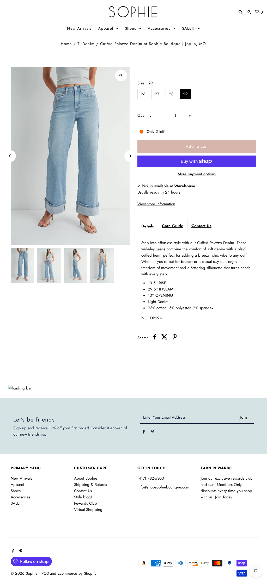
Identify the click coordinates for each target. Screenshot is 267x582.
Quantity (144, 115)
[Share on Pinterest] (175, 337)
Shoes (130, 28)
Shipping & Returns (90, 484)
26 (143, 94)
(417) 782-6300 (150, 478)
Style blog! (83, 497)
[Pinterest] (152, 433)
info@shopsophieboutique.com (163, 487)
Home (66, 44)
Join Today (223, 497)
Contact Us (201, 226)
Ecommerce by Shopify (77, 573)
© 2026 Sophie (25, 573)
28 (171, 94)
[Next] (130, 156)
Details (147, 226)
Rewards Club (85, 503)
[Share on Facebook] (154, 337)
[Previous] (10, 156)
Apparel (105, 28)
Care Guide (172, 226)
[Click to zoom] (121, 75)
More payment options (197, 174)
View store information (156, 204)
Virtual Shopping (88, 509)
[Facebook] (144, 433)
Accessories (159, 28)
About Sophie (85, 478)
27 (157, 94)
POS (45, 573)
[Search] (240, 12)
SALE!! (188, 28)
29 (185, 94)
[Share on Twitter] (164, 337)
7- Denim (86, 44)
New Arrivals (79, 28)
